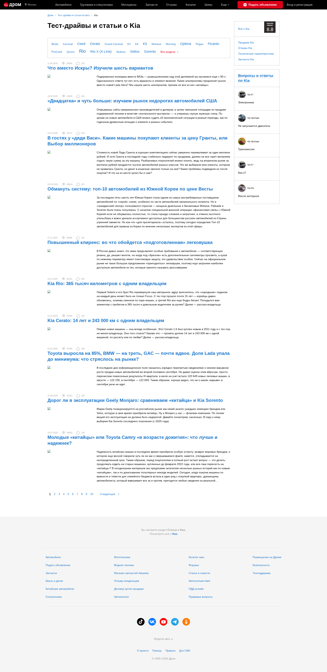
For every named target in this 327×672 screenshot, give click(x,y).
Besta (54, 43)
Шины (208, 4)
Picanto (213, 44)
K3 (129, 43)
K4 (136, 43)
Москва (32, 4)
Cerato (95, 44)
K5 (145, 44)
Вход (299, 4)
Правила (170, 650)
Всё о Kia (243, 28)
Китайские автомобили (60, 588)
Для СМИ (184, 650)
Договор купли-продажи (129, 588)
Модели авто (162, 638)
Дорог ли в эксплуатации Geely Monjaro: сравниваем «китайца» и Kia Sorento (135, 400)
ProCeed (56, 51)
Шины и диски (54, 580)
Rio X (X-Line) (101, 51)
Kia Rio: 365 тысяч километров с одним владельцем (107, 283)
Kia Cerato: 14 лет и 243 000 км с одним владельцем (105, 320)
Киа (174, 533)
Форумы (194, 565)
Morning (171, 43)
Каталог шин (196, 557)
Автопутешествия (199, 580)
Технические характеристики (256, 53)
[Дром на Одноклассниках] (186, 622)
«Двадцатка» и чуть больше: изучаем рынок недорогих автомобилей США (132, 100)
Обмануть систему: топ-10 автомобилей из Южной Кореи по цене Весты (130, 188)
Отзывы (171, 4)
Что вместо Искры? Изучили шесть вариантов (100, 68)
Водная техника (124, 565)
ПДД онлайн (196, 588)
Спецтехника (54, 596)
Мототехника (122, 557)
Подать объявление (58, 565)
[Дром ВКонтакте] (152, 622)
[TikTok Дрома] (141, 622)
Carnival (68, 43)
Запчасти (151, 4)
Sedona (120, 51)
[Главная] (12, 4)
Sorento (150, 51)
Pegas (199, 43)
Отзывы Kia (245, 47)
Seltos (134, 51)
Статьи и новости (199, 573)
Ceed (81, 44)
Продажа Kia (246, 42)
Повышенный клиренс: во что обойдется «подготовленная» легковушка (130, 242)
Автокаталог (121, 596)
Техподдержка (261, 573)
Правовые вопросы (201, 596)
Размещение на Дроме (267, 557)
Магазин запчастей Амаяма (131, 573)
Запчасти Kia (246, 59)
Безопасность (261, 565)
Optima (185, 44)
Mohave (156, 43)
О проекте (143, 650)
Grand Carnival (114, 43)
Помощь (157, 650)
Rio (82, 51)
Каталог (191, 4)
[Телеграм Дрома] (175, 622)
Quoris (71, 51)
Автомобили (63, 4)
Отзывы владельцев (126, 580)
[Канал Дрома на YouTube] (163, 622)
